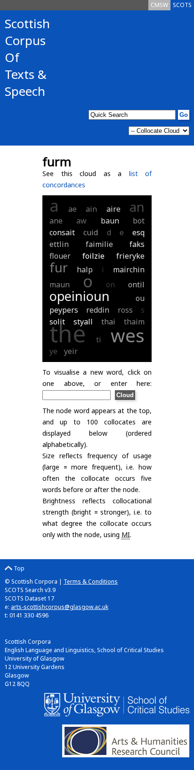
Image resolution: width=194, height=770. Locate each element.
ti (98, 339)
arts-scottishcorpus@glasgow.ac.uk (59, 607)
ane (56, 221)
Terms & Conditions (91, 581)
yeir (71, 351)
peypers (63, 310)
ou (140, 298)
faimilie (99, 244)
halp (85, 269)
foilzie (93, 256)
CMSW (159, 5)
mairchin (129, 269)
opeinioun (79, 296)
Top (18, 568)
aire (113, 209)
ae (72, 209)
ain (91, 209)
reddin (97, 310)
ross (125, 310)
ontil (136, 284)
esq (138, 232)
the (67, 333)
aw (81, 221)
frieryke (130, 256)
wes (128, 335)
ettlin (59, 244)
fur (58, 267)
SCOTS (182, 5)
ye (53, 351)
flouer (60, 256)
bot (139, 221)
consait (62, 232)
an (137, 207)
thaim (134, 321)
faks (137, 244)
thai (108, 321)
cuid (90, 232)
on (110, 284)
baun (110, 221)
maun (59, 284)
